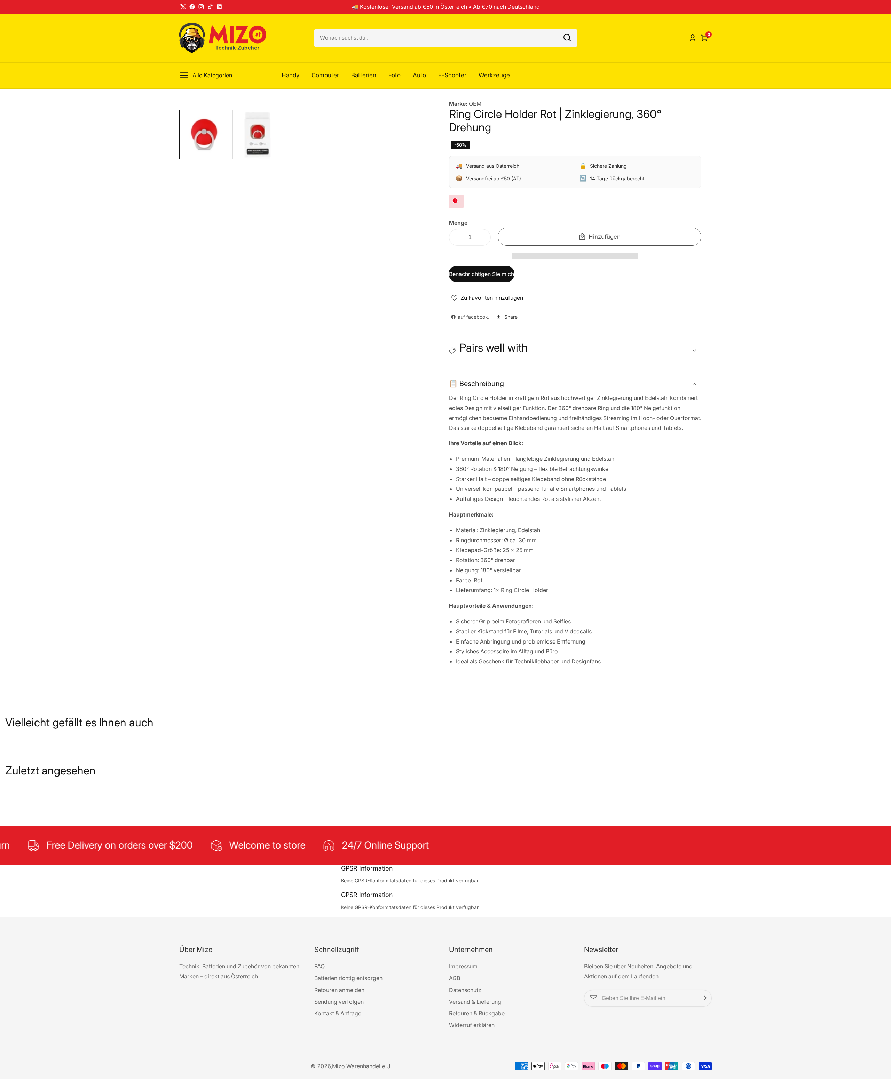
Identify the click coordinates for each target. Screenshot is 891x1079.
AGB (454, 978)
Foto (394, 75)
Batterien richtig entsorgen (348, 978)
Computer (325, 75)
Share (511, 317)
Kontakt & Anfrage (337, 1013)
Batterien (363, 75)
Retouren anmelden (339, 989)
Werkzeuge (494, 75)
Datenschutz (465, 989)
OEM (475, 104)
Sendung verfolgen (339, 1001)
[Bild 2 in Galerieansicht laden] (257, 134)
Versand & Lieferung (475, 1001)
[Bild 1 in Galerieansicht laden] (204, 134)
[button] (575, 256)
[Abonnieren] (704, 998)
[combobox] (445, 38)
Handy (290, 75)
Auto (419, 75)
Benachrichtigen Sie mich (481, 273)
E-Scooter (452, 75)
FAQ (319, 966)
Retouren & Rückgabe (477, 1013)
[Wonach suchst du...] (567, 38)
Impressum (463, 966)
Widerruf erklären (472, 1025)
